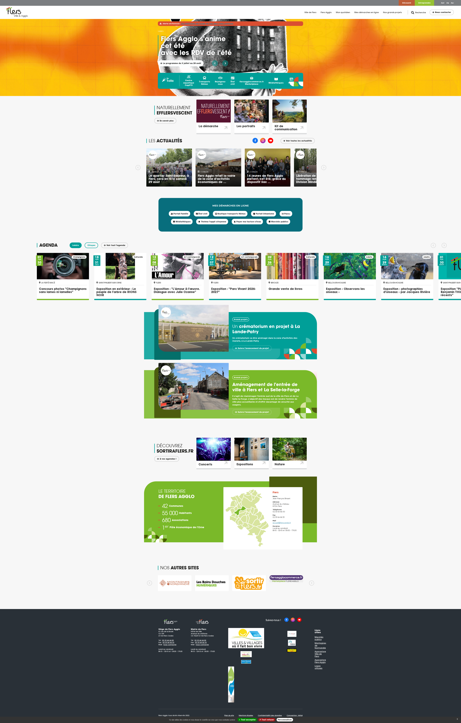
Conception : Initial (295, 715)
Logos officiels (318, 667)
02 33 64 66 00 (168, 640)
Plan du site (229, 715)
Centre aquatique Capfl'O (188, 82)
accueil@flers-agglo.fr (282, 523)
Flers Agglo (326, 12)
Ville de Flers (310, 12)
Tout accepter (248, 719)
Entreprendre (424, 3)
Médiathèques (276, 83)
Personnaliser (285, 719)
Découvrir (406, 3)
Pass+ (291, 83)
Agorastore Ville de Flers (320, 653)
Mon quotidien (343, 12)
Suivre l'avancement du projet (253, 348)
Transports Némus (204, 82)
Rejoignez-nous (220, 82)
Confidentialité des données (270, 715)
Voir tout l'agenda (115, 245)
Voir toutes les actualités (299, 141)
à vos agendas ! (168, 459)
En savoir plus (167, 121)
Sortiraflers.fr (170, 56)
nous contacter (169, 645)
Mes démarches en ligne (366, 12)
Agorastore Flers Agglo (320, 661)
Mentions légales (246, 715)
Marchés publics (319, 638)
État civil (232, 82)
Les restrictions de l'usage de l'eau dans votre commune (207, 24)
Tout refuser (267, 719)
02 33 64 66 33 (168, 642)
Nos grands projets (392, 12)
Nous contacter (443, 12)
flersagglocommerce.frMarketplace (252, 82)
